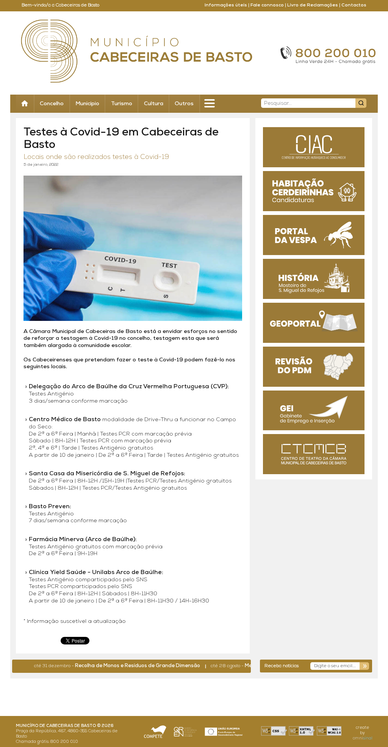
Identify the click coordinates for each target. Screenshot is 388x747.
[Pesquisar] (360, 103)
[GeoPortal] (314, 323)
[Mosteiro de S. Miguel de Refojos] (314, 279)
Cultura (153, 104)
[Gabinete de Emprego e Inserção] (314, 411)
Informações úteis (226, 5)
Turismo (121, 104)
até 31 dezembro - (102, 666)
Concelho (52, 104)
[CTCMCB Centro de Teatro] (314, 454)
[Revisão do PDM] (314, 367)
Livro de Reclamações (312, 5)
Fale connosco (267, 5)
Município (87, 104)
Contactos (353, 5)
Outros (184, 104)
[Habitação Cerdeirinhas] (314, 191)
